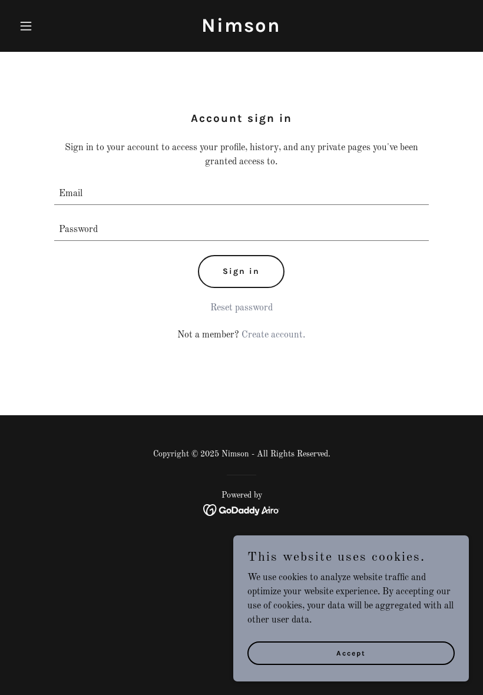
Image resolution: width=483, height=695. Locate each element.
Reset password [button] (241, 308)
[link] (241, 29)
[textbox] (241, 194)
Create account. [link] (273, 335)
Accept (351, 652)
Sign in (241, 271)
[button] (48, 26)
